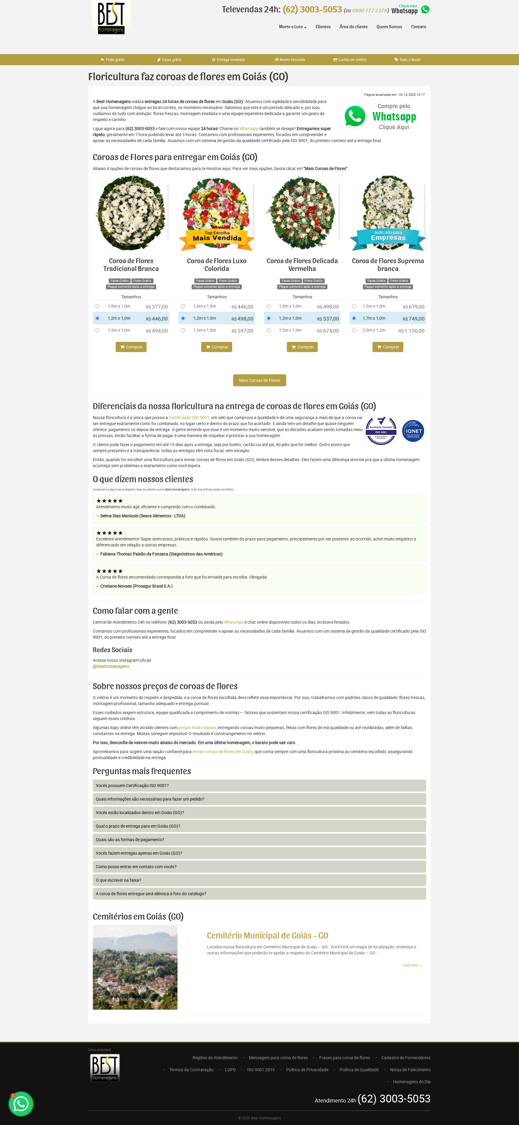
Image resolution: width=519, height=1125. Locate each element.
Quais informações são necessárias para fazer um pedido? (150, 799)
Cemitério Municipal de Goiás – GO (267, 935)
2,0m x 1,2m (374, 330)
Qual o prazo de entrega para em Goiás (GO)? (138, 826)
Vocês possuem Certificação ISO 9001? (132, 785)
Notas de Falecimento (410, 1069)
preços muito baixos (197, 727)
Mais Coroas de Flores (259, 380)
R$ (157, 306)
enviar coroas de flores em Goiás (223, 751)
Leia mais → (413, 964)
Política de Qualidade (359, 1069)
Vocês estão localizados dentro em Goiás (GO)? (140, 812)
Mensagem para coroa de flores (278, 1057)
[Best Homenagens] (110, 24)
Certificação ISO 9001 (189, 417)
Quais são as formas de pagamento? (130, 839)
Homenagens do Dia (412, 1081)
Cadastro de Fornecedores (406, 1057)
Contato (418, 26)
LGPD (230, 1069)
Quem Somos (389, 26)
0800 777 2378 (369, 11)
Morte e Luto (291, 26)
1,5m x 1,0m (119, 330)
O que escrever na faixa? (118, 880)
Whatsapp (249, 128)
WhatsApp (234, 622)
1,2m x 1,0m (119, 318)
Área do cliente (354, 26)
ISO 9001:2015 (261, 1069)
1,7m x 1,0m (374, 318)
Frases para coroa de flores (344, 1057)
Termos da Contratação (191, 1069)
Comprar (134, 347)
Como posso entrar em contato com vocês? (136, 866)
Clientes (323, 26)
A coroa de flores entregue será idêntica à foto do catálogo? (151, 893)
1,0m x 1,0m (119, 306)
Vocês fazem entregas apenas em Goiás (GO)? (139, 853)
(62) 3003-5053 (312, 9)
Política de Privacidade (307, 1069)
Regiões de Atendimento (215, 1057)
